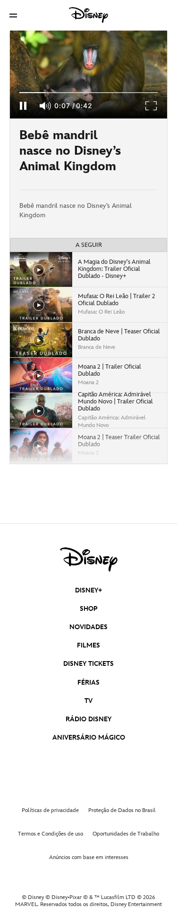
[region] (88, 74)
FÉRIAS (88, 682)
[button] (13, 15)
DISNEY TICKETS (88, 664)
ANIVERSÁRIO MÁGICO (88, 738)
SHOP (89, 609)
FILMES (88, 645)
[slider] (88, 93)
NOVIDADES (88, 627)
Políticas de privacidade (50, 810)
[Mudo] (46, 105)
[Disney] (89, 15)
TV (88, 701)
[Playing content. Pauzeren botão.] (22, 105)
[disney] (89, 559)
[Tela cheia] (151, 105)
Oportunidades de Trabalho (126, 833)
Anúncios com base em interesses (88, 857)
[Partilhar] (139, 154)
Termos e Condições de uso (50, 833)
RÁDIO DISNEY (88, 719)
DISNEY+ (88, 590)
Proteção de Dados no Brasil (122, 810)
